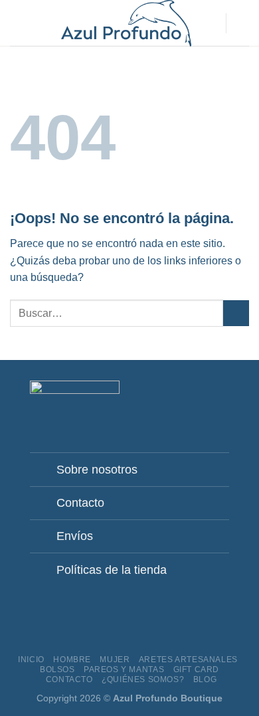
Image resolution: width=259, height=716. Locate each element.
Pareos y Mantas (124, 669)
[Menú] (18, 23)
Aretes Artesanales (188, 659)
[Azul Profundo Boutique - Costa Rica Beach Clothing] (126, 23)
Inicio (31, 659)
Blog (204, 679)
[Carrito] (242, 23)
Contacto (69, 679)
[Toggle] (46, 465)
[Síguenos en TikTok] (204, 397)
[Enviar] (236, 313)
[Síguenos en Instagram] (188, 397)
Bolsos (57, 669)
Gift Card (196, 669)
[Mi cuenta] (209, 23)
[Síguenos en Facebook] (172, 397)
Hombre (72, 659)
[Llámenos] (221, 397)
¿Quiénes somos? (143, 679)
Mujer (115, 659)
